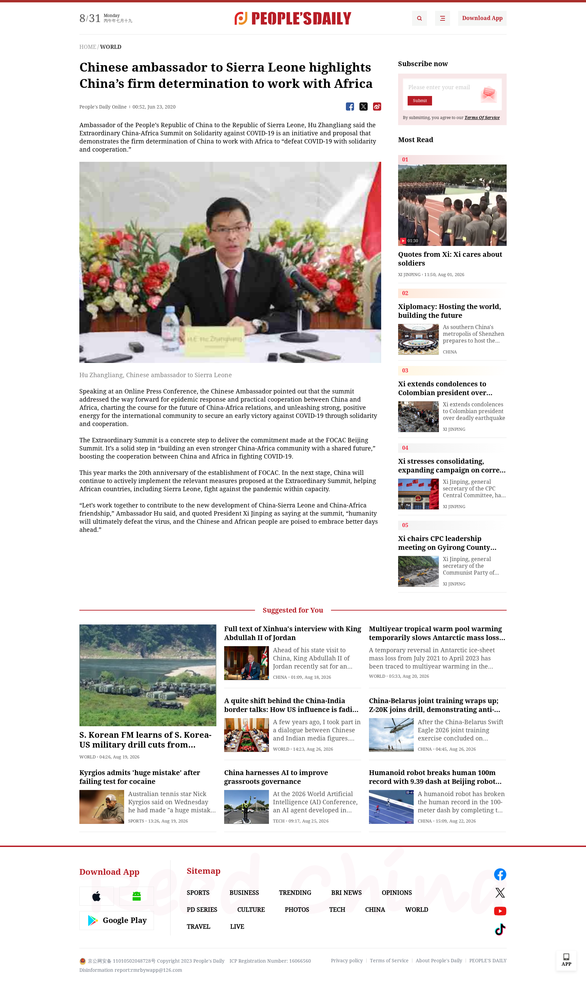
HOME (87, 47)
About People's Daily (439, 960)
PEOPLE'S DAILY (488, 960)
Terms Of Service (482, 117)
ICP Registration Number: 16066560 (270, 961)
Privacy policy (347, 960)
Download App (482, 18)
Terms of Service (389, 960)
